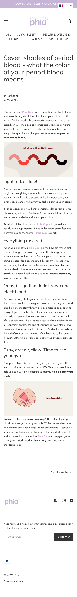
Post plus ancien (60, 472)
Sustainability (27, 35)
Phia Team (35, 39)
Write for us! (58, 39)
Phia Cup (27, 112)
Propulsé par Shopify (13, 581)
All (8, 35)
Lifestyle (15, 39)
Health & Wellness (57, 35)
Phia (17, 575)
